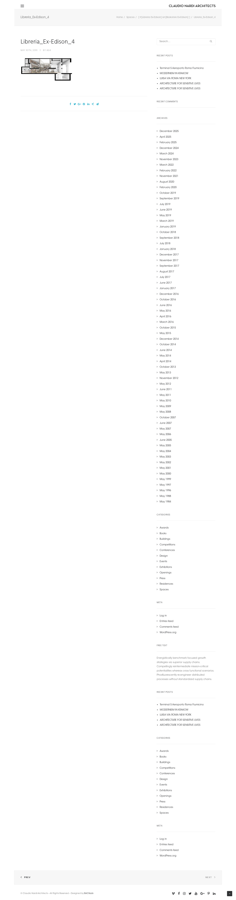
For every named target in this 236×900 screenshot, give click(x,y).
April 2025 (165, 137)
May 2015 (165, 333)
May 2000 (165, 474)
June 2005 (166, 440)
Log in (163, 616)
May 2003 (165, 457)
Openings (165, 573)
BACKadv (88, 893)
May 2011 (165, 395)
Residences (166, 584)
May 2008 (165, 412)
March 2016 (167, 322)
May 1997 (165, 485)
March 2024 (167, 154)
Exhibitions (166, 567)
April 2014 (165, 361)
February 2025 (168, 142)
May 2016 (165, 311)
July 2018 (165, 243)
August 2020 (167, 182)
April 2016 (165, 317)
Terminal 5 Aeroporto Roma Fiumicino (182, 68)
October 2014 (168, 345)
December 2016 (169, 294)
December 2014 (169, 339)
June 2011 (166, 389)
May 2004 (165, 451)
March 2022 (167, 165)
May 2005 (165, 446)
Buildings (165, 539)
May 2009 (165, 406)
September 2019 (169, 199)
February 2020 (168, 187)
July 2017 (165, 277)
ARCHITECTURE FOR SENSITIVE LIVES (180, 84)
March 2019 (167, 221)
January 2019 (168, 227)
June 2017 (166, 283)
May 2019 (165, 216)
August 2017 (167, 272)
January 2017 (168, 288)
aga (48, 50)
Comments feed (169, 627)
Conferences (167, 550)
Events (163, 561)
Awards (164, 528)
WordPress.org (168, 632)
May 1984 (165, 502)
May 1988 (165, 496)
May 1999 (165, 479)
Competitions (167, 545)
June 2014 (166, 350)
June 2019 (166, 210)
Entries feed (166, 621)
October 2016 (168, 300)
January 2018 (168, 249)
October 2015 (168, 328)
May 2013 (165, 373)
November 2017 (169, 260)
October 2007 (168, 418)
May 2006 (165, 434)
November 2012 (169, 378)
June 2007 (166, 423)
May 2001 (165, 468)
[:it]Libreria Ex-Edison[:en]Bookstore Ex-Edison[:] (164, 17)
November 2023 (169, 159)
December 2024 (169, 148)
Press (162, 578)
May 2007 (165, 429)
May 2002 (165, 462)
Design (164, 556)
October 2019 (168, 193)
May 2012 (165, 384)
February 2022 (168, 171)
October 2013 (168, 367)
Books (163, 533)
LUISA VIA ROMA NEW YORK (175, 78)
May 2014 (165, 356)
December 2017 (169, 255)
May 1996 (165, 490)
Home (119, 17)
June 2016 (166, 305)
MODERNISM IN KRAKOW (174, 73)
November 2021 (169, 176)
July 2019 (165, 204)
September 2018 (169, 238)
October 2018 (168, 232)
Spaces (130, 17)
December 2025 (169, 131)
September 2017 (169, 266)
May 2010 (165, 401)
